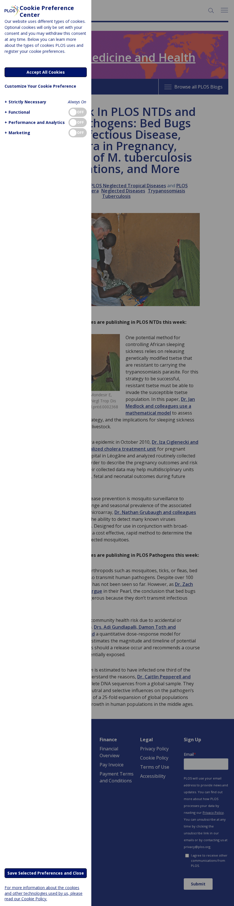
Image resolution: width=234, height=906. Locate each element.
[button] (25, 102)
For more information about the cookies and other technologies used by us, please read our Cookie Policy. (43, 893)
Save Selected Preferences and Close (45, 873)
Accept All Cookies (46, 72)
